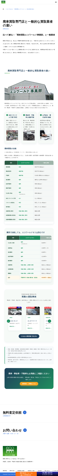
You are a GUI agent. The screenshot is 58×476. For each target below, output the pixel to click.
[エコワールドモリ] (3, 2)
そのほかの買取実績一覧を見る (29, 336)
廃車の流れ (12, 470)
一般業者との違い (31, 470)
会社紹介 (40, 470)
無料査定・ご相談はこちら (29, 383)
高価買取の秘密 (20, 470)
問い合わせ (47, 470)
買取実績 (5, 470)
